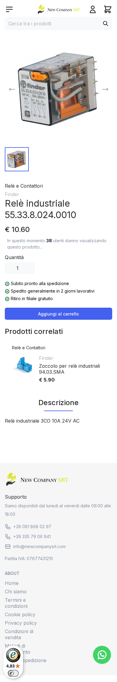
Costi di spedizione (25, 660)
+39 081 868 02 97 (32, 526)
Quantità (14, 257)
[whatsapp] (102, 655)
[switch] (13, 673)
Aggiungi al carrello (58, 313)
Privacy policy (21, 623)
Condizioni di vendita (19, 634)
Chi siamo (16, 591)
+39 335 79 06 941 (32, 536)
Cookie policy (20, 614)
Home (12, 583)
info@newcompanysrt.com (39, 546)
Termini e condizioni (16, 603)
